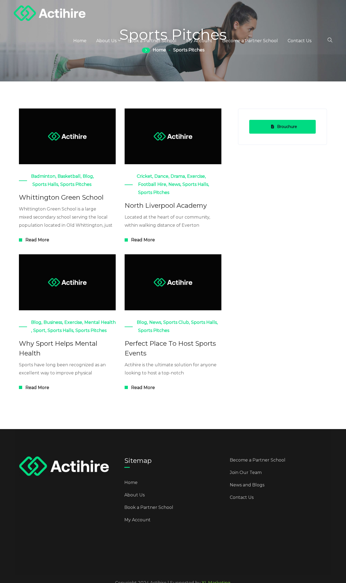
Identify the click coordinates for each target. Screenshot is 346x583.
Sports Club (176, 322)
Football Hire (152, 184)
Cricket (144, 176)
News (174, 184)
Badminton (43, 176)
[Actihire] (50, 14)
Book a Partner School (152, 40)
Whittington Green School (61, 197)
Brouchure (287, 126)
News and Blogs (247, 485)
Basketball (69, 176)
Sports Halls (45, 184)
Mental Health (100, 322)
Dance (161, 176)
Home (79, 40)
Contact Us (299, 40)
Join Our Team (246, 472)
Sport (39, 330)
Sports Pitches (75, 184)
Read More (37, 239)
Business (53, 322)
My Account (199, 40)
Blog (88, 176)
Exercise (196, 176)
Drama (178, 176)
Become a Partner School (250, 40)
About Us (106, 40)
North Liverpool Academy (166, 205)
